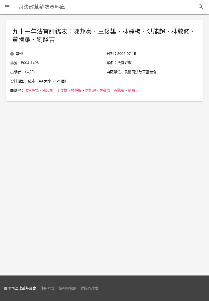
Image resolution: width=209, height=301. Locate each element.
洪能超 (90, 90)
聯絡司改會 (89, 288)
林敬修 (104, 90)
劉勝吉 (133, 90)
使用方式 (47, 288)
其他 (19, 54)
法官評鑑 (31, 90)
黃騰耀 (119, 90)
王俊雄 (62, 90)
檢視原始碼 (67, 288)
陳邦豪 (47, 90)
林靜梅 (76, 90)
